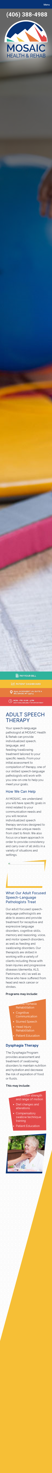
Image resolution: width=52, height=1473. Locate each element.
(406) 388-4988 (26, 14)
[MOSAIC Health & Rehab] (26, 38)
